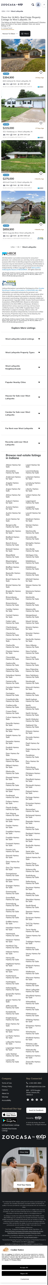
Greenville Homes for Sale (12, 910)
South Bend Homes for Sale (32, 906)
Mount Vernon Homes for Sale (32, 622)
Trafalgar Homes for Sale (33, 942)
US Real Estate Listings (10, 1125)
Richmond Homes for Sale (33, 816)
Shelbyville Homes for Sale (32, 894)
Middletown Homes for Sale (32, 568)
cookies (9, 1254)
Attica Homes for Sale (13, 496)
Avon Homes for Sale (13, 520)
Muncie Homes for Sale (32, 628)
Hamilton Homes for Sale (13, 928)
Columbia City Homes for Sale (12, 670)
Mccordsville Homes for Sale (32, 538)
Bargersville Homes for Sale (12, 526)
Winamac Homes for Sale (33, 1026)
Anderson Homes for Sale (13, 478)
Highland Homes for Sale (13, 965)
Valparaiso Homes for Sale (32, 948)
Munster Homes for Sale (32, 634)
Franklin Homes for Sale (12, 838)
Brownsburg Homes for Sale (12, 598)
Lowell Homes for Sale (33, 514)
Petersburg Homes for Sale (32, 768)
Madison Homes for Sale (33, 520)
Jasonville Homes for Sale (13, 995)
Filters (26, 34)
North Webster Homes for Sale (32, 720)
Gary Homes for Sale (12, 862)
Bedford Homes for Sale (12, 538)
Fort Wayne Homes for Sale (12, 814)
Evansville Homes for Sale (12, 784)
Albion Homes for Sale (13, 466)
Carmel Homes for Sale (12, 616)
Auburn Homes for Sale (12, 502)
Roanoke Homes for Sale (33, 822)
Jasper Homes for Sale (13, 1001)
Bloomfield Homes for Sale (12, 556)
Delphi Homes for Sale (13, 736)
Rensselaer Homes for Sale (32, 810)
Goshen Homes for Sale (12, 880)
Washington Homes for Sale (32, 984)
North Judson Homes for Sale (32, 700)
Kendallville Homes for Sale (12, 1013)
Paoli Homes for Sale (32, 744)
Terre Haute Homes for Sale (32, 930)
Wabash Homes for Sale (33, 966)
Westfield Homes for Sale (33, 996)
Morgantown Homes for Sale (32, 616)
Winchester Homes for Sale (32, 1032)
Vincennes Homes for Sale (32, 960)
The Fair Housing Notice (30, 1237)
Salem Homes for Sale (33, 858)
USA (13, 247)
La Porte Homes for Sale (13, 1037)
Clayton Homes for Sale (12, 652)
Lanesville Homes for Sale (12, 1061)
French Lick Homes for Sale (12, 850)
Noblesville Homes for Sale (32, 694)
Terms (6, 1260)
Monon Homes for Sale (33, 586)
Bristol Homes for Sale (13, 586)
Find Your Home (24, 1185)
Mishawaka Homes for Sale (32, 574)
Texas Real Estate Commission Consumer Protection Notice (24, 1233)
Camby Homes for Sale (12, 610)
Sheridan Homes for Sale (33, 900)
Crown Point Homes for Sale (12, 712)
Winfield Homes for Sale (33, 1039)
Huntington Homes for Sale (12, 983)
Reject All (24, 1273)
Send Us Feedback (36, 1110)
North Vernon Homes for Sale (32, 714)
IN (18, 247)
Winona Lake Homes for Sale (32, 1045)
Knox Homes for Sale (12, 1025)
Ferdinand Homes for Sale (12, 796)
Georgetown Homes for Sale (12, 874)
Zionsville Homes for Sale (33, 1063)
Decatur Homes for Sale (12, 730)
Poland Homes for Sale (32, 792)
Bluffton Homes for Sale (12, 568)
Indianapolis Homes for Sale (12, 989)
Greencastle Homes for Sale (12, 892)
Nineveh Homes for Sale (32, 688)
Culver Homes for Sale (13, 718)
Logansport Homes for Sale (32, 502)
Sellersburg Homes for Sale (32, 882)
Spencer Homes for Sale (32, 912)
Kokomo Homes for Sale (12, 1031)
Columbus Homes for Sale (13, 676)
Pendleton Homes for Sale (32, 756)
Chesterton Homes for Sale (12, 634)
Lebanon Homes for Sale (33, 478)
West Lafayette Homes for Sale (32, 990)
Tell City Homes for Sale (32, 924)
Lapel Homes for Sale (33, 466)
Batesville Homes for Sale (13, 532)
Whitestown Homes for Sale (32, 1014)
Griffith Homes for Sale (12, 922)
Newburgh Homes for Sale (32, 682)
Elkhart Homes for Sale (12, 766)
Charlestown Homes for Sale (12, 628)
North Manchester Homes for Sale (32, 707)
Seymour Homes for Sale (33, 888)
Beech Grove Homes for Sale (12, 544)
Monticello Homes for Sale (32, 598)
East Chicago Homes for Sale (12, 760)
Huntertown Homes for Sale (12, 977)
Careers (5, 1090)
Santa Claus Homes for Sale (32, 864)
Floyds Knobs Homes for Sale (12, 808)
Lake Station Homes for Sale (12, 1055)
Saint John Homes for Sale (32, 852)
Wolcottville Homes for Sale (32, 1051)
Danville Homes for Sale (12, 724)
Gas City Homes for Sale (13, 868)
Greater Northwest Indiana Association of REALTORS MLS (23, 289)
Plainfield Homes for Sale (33, 780)
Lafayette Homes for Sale (13, 1043)
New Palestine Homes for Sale (32, 670)
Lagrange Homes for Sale (13, 1049)
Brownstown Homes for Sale (12, 604)
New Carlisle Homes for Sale (32, 652)
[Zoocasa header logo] (12, 4)
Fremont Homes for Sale (13, 844)
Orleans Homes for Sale (32, 732)
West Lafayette (29, 247)
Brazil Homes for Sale (13, 580)
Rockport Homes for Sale (33, 834)
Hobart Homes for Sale (12, 971)
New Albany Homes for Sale (32, 646)
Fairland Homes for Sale (13, 790)
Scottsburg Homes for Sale (32, 876)
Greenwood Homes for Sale (12, 916)
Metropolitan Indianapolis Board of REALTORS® (21, 269)
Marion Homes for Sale (32, 526)
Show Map (24, 1152)
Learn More (30, 1241)
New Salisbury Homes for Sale (32, 676)
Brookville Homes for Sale (13, 592)
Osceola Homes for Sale (32, 738)
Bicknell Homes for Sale (12, 550)
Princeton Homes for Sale (33, 804)
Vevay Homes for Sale (33, 954)
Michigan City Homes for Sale (32, 556)
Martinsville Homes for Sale (32, 532)
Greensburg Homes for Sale (12, 904)
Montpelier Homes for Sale (32, 604)
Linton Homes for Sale (33, 496)
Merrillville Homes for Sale (32, 550)
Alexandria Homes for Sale (12, 472)
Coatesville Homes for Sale (12, 664)
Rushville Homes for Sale (33, 846)
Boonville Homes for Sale (13, 574)
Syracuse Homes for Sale (33, 918)
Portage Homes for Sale (32, 798)
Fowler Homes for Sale (12, 826)
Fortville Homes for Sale (12, 820)
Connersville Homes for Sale (12, 682)
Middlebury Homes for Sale (32, 562)
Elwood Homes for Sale (12, 778)
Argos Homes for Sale (13, 490)
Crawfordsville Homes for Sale (12, 700)
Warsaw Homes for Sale (33, 978)
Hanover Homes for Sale (13, 940)
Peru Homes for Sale (32, 762)
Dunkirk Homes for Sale (12, 748)
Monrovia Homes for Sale (33, 592)
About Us (5, 1093)
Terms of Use (7, 1083)
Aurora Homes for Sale (12, 508)
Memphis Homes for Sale (33, 544)
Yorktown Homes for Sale (33, 1057)
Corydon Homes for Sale (13, 688)
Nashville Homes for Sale (33, 640)
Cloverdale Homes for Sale (12, 658)
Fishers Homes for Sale (12, 802)
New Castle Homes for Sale (32, 658)
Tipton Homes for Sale (33, 936)
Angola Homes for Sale (12, 484)
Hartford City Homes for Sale (12, 947)
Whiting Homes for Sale (32, 1020)
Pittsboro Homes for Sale (33, 774)
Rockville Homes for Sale (33, 840)
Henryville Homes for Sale (12, 959)
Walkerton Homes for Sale (32, 972)
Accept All (24, 1267)
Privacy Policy (7, 1086)
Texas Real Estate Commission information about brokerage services (24, 1231)
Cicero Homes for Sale (13, 640)
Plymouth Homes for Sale (33, 786)
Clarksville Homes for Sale (12, 646)
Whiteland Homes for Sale (32, 1008)
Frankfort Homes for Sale (13, 832)
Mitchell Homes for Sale (32, 580)
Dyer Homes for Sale (12, 754)
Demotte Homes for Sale (13, 742)
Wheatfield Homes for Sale (32, 1002)
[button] (23, 338)
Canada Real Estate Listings (9, 1130)
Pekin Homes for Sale (33, 750)
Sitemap (5, 1097)
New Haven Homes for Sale (32, 664)
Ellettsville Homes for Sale (12, 772)
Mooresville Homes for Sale (32, 610)
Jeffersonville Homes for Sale (12, 1007)
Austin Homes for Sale (13, 514)
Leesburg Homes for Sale (33, 484)
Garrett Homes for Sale (12, 856)
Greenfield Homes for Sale (12, 898)
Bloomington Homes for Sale (12, 562)
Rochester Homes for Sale (32, 828)
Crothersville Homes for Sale (12, 706)
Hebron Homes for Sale (12, 953)
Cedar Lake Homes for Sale (12, 622)
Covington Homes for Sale (12, 694)
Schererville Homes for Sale (32, 870)
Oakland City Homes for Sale (32, 726)
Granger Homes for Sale (13, 886)
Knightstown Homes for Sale (12, 1019)
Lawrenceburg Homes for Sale (32, 472)
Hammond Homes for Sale (12, 934)
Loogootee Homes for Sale (32, 508)
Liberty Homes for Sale (32, 490)
